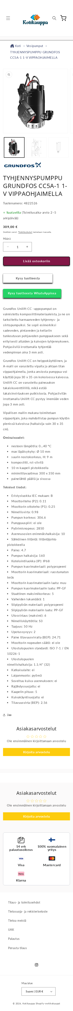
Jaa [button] (9, 714)
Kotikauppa (29, 1003)
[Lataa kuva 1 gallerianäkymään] (14, 147)
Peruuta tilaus (17, 948)
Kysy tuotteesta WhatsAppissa (32, 293)
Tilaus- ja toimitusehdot (24, 902)
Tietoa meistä (17, 920)
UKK (11, 929)
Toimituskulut (25, 232)
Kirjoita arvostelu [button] (36, 752)
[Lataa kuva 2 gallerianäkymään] (36, 147)
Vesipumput (34, 46)
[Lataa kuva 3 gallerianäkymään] (58, 147)
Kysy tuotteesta (28, 278)
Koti (18, 46)
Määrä (7, 238)
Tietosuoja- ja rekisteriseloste (28, 911)
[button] (8, 18)
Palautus (14, 938)
